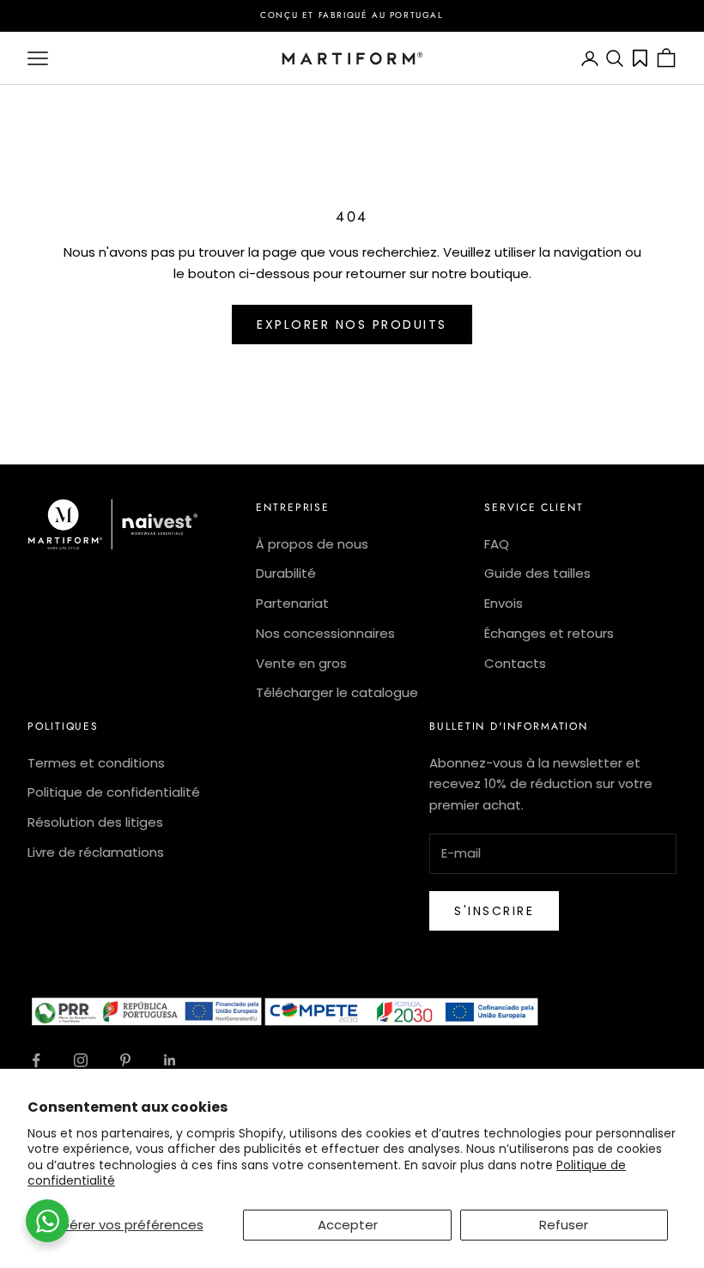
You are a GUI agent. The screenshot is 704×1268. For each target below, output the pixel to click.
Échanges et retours (549, 633)
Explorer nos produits (352, 324)
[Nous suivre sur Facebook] (36, 1060)
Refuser (563, 1225)
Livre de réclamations (95, 852)
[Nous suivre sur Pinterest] (125, 1060)
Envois (503, 603)
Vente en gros (301, 663)
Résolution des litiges (95, 822)
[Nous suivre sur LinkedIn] (170, 1060)
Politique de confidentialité (113, 792)
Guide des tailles (537, 573)
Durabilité (286, 573)
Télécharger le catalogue (337, 692)
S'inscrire (494, 910)
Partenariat (292, 603)
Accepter (348, 1225)
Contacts (515, 663)
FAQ (496, 544)
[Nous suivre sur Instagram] (80, 1060)
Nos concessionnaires (325, 633)
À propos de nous (312, 544)
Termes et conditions (96, 763)
